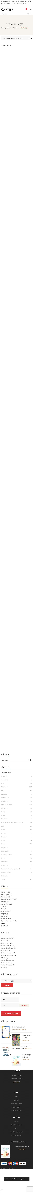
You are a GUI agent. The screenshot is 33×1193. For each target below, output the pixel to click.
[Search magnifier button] (30, 14)
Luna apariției (5, 851)
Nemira (3, 916)
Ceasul (16, 636)
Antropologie (5, 780)
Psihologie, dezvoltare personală (10, 869)
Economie (4, 819)
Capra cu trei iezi (16, 583)
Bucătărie (4, 794)
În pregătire (4, 837)
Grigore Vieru (17, 371)
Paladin (3, 923)
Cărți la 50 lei (5, 801)
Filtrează (24, 1005)
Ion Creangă (17, 585)
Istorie (3, 844)
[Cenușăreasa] (16, 718)
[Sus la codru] (16, 233)
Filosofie (3, 829)
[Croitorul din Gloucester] (16, 504)
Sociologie (4, 876)
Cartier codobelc (6, 946)
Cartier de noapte (6, 965)
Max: (7, 45)
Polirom (3, 897)
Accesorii (4, 776)
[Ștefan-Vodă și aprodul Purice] (16, 290)
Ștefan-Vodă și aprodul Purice (17, 315)
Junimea (3, 926)
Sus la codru (16, 262)
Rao (2, 909)
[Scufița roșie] (16, 664)
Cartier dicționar (6, 960)
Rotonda (4, 941)
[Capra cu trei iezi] (16, 557)
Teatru (3, 879)
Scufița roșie (16, 690)
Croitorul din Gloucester (16, 529)
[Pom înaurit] (16, 182)
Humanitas (4, 894)
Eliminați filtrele (11, 1013)
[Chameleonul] (16, 126)
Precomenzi (4, 865)
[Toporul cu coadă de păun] (16, 343)
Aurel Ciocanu (17, 264)
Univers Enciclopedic (8, 921)
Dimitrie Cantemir (17, 157)
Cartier (3, 892)
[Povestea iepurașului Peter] (16, 72)
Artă (2, 783)
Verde (3, 958)
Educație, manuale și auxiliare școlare (12, 822)
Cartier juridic (5, 962)
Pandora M (4, 911)
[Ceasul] (16, 611)
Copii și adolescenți (16, 95)
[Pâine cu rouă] (16, 397)
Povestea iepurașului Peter (16, 98)
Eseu (2, 826)
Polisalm (4, 902)
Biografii (3, 790)
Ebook (3, 815)
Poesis (3, 967)
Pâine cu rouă (16, 422)
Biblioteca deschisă (7, 955)
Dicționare (4, 808)
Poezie (3, 858)
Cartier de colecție (7, 948)
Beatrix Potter (17, 100)
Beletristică (4, 787)
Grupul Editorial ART (7, 899)
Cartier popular (6, 938)
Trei (2, 906)
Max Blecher (5, 918)
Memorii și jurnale (6, 854)
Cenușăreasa (16, 743)
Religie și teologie (6, 872)
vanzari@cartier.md (16, 1078)
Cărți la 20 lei (5, 797)
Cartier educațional (7, 953)
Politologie (4, 861)
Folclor (3, 833)
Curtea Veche (5, 904)
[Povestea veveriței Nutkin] (16, 450)
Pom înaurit (16, 208)
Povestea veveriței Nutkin (16, 476)
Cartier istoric (5, 943)
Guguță (3, 914)
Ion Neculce (17, 318)
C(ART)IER (4, 950)
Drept (3, 812)
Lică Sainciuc (17, 692)
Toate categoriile (6, 773)
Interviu (3, 840)
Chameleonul (16, 154)
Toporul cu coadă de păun (16, 369)
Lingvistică (4, 847)
